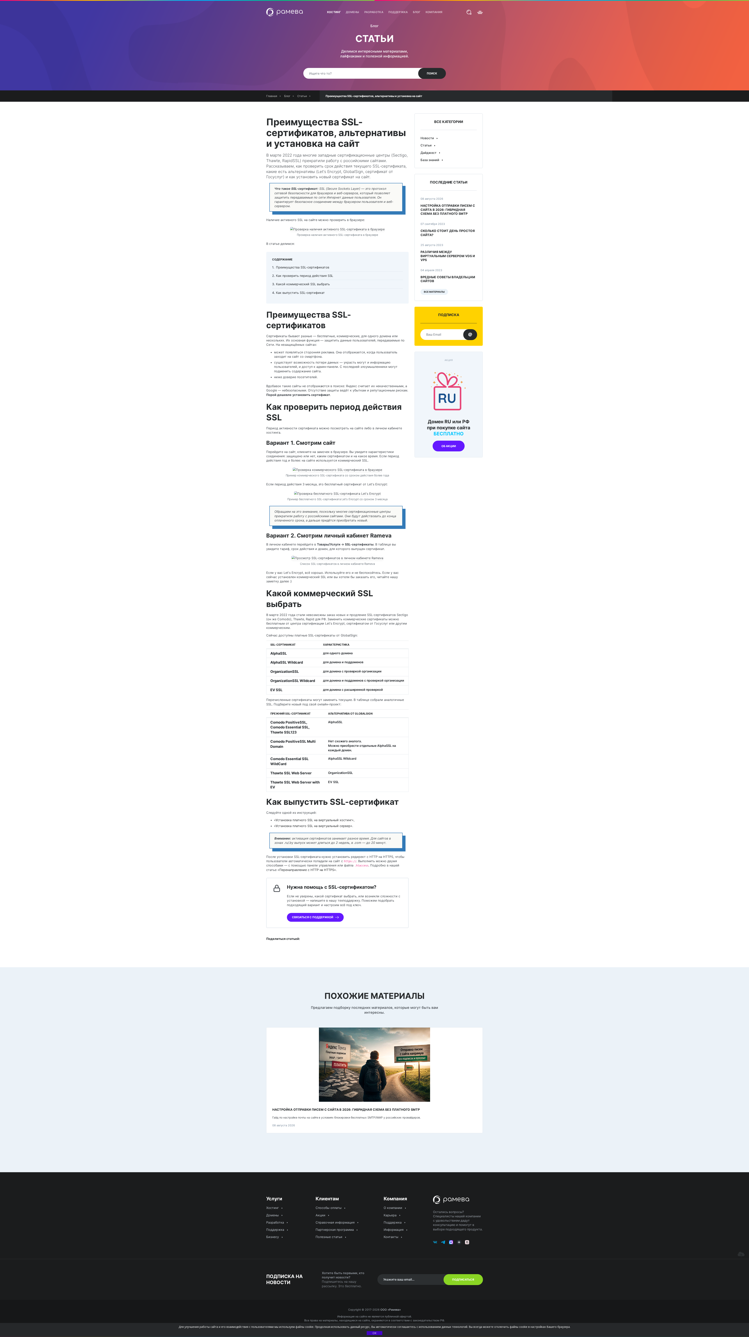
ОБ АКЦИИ (448, 446)
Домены (352, 12)
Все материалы (434, 291)
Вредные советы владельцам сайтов (448, 279)
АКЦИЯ (449, 360)
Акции (321, 1215)
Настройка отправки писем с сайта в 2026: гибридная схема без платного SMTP (448, 210)
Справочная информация (336, 1222)
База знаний (430, 160)
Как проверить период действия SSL (304, 276)
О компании (393, 1208)
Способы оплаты (329, 1208)
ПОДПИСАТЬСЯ (463, 1279)
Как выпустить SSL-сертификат (300, 293)
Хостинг (334, 12)
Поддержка (398, 12)
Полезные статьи (329, 1237)
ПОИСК (432, 73)
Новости (428, 138)
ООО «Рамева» (390, 1309)
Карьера (391, 1215)
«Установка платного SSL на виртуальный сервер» (313, 826)
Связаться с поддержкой (312, 917)
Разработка (373, 12)
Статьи (426, 145)
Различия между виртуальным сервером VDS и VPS (448, 256)
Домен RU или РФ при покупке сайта (448, 428)
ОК (374, 1333)
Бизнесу (273, 1237)
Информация (394, 1230)
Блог (417, 12)
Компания (434, 12)
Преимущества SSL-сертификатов (302, 267)
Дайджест (429, 153)
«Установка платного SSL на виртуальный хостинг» (314, 820)
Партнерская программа (335, 1230)
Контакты (391, 1237)
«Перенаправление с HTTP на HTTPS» (307, 870)
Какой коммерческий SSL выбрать (303, 284)
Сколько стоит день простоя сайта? (448, 233)
